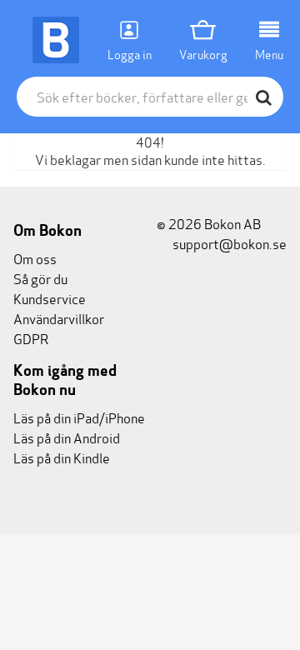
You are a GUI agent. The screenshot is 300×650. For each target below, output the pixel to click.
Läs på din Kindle (61, 457)
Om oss (35, 258)
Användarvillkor (58, 318)
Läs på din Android (66, 437)
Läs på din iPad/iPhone (79, 417)
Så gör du (40, 278)
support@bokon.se (228, 242)
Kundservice (49, 298)
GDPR (30, 338)
